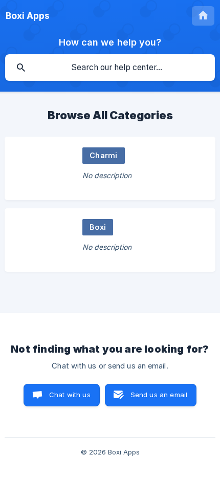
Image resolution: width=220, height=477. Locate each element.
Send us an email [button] (158, 395)
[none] (28, 16)
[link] (110, 168)
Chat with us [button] (70, 395)
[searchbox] (110, 67)
